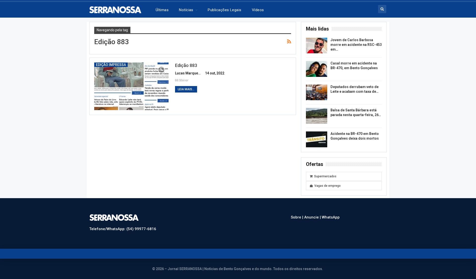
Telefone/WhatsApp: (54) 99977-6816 (122, 229)
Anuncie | (313, 217)
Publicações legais (224, 10)
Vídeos (258, 10)
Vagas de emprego (327, 185)
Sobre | (297, 217)
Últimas (162, 10)
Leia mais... (186, 89)
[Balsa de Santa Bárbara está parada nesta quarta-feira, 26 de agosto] (316, 116)
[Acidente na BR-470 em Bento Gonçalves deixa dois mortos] (316, 139)
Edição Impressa (111, 65)
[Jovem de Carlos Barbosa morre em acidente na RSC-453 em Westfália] (316, 46)
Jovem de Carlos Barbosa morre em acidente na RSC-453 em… (356, 44)
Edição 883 (186, 65)
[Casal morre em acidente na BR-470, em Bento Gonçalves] (316, 69)
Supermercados (325, 176)
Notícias (186, 10)
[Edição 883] (131, 86)
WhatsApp (331, 217)
